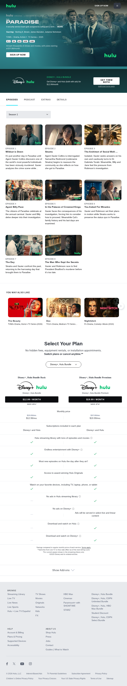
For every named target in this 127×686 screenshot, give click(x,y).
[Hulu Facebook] (9, 664)
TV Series (32, 37)
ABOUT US (51, 629)
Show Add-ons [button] (61, 570)
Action (23, 37)
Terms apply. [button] (86, 547)
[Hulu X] (16, 664)
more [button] (60, 27)
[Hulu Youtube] (24, 664)
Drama (16, 37)
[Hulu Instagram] (30, 664)
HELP (10, 629)
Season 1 (13, 114)
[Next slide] (121, 306)
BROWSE (11, 591)
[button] (12, 98)
